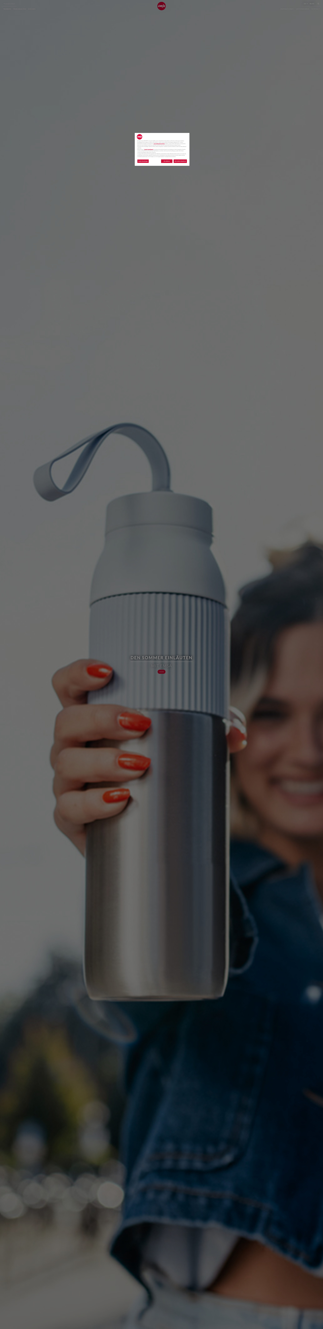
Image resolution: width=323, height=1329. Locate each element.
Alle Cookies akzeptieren (180, 161)
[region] (162, 149)
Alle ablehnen (167, 161)
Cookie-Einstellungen (143, 161)
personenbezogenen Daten (159, 143)
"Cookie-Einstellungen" (148, 149)
